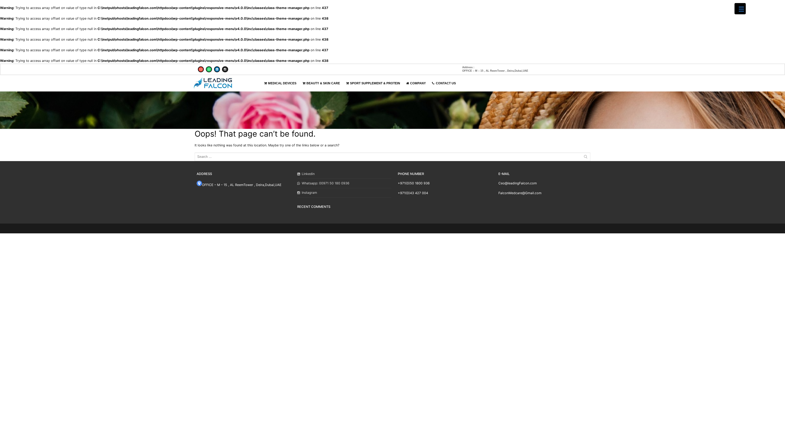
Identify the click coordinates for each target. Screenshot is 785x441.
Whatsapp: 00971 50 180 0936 (325, 183)
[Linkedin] (217, 69)
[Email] (201, 69)
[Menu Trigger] (740, 8)
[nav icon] (583, 110)
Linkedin (308, 174)
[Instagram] (225, 69)
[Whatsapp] (209, 69)
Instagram (309, 192)
